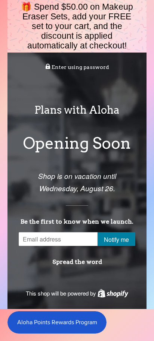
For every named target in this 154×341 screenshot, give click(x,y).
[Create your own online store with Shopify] (113, 293)
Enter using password (79, 67)
